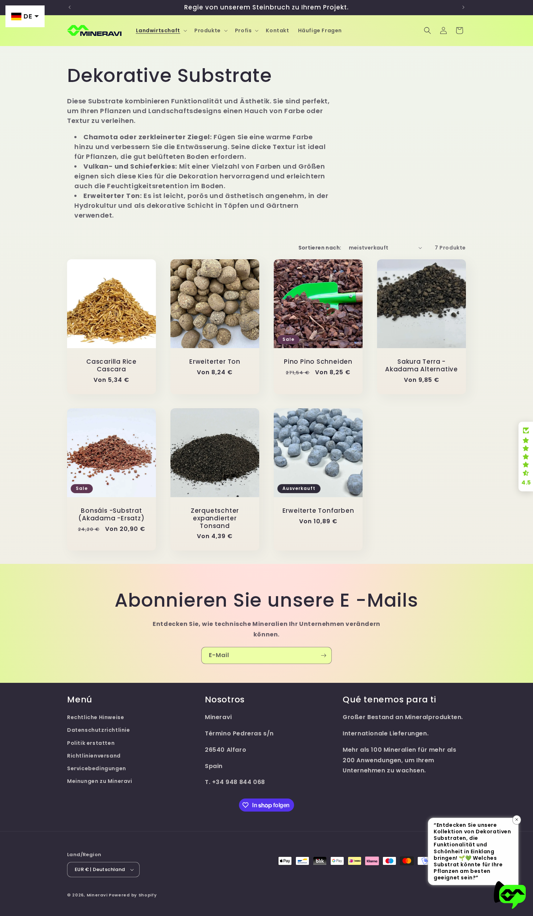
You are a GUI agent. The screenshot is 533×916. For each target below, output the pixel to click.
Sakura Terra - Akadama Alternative (421, 365)
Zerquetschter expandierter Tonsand (215, 518)
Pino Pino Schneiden (318, 362)
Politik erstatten (91, 743)
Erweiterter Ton (214, 362)
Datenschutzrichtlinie (98, 730)
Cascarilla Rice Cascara (111, 365)
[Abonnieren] (323, 655)
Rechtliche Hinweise (95, 717)
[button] (161, 30)
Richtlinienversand (94, 755)
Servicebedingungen (96, 768)
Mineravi (97, 895)
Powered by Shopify (133, 895)
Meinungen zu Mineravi (99, 781)
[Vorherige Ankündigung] (70, 7)
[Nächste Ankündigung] (463, 7)
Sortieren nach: (320, 247)
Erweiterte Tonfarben (318, 511)
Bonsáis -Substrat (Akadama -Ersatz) (111, 514)
